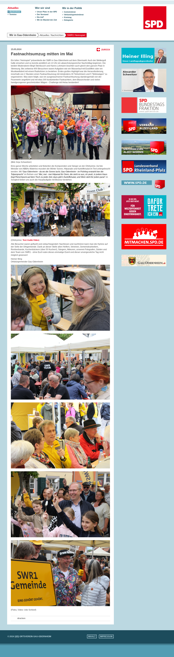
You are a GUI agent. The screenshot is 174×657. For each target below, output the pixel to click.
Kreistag (68, 17)
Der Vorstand (42, 14)
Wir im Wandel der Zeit (47, 20)
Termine (12, 14)
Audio (30, 240)
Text (25, 240)
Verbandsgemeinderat (74, 15)
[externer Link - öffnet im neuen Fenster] (144, 55)
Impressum (106, 636)
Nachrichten (52, 35)
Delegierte (68, 20)
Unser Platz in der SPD (47, 12)
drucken (21, 618)
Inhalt (91, 636)
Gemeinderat (70, 12)
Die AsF (40, 17)
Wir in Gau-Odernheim (22, 35)
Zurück (105, 50)
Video (36, 240)
